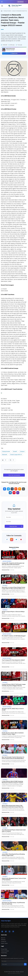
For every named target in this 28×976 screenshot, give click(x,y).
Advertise (3, 939)
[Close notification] (26, 2)
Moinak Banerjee (10, 48)
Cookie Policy (4, 952)
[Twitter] (16, 539)
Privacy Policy (4, 949)
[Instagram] (11, 539)
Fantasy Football (7, 10)
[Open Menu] (2, 5)
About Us (3, 937)
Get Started (20, 1)
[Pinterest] (21, 539)
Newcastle (4, 454)
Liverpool (22, 451)
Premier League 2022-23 (16, 454)
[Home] (1, 10)
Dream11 (15, 451)
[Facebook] (7, 539)
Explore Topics (4, 943)
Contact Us (3, 941)
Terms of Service (5, 950)
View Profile (14, 53)
